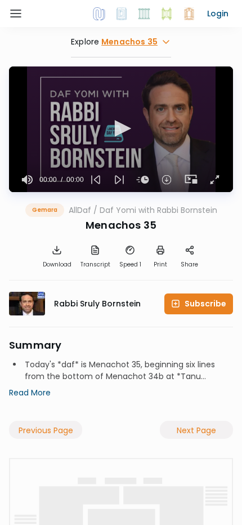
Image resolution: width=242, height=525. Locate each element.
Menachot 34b (135, 376)
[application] (121, 129)
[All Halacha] (144, 14)
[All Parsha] (167, 14)
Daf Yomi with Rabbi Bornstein (158, 210)
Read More (30, 392)
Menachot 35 (115, 364)
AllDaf (80, 210)
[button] (217, 13)
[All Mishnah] (122, 14)
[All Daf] (189, 14)
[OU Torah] (99, 14)
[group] (27, 179)
